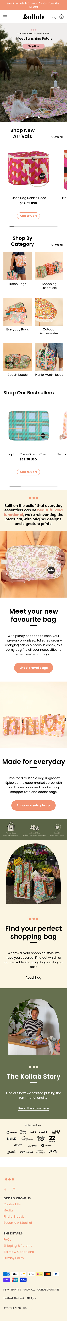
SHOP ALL (29, 1289)
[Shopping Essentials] (49, 266)
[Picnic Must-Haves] (49, 357)
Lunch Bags (17, 284)
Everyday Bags (17, 329)
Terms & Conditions (18, 1252)
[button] (27, 117)
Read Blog (33, 977)
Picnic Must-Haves (49, 375)
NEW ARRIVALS (12, 1289)
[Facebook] (5, 1189)
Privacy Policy (13, 1258)
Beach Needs (18, 375)
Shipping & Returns (17, 1245)
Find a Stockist (14, 1216)
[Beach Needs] (17, 357)
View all (57, 137)
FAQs (7, 1239)
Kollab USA (20, 1308)
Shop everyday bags (33, 805)
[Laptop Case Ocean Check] (28, 425)
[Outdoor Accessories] (49, 312)
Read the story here (33, 1108)
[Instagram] (13, 1189)
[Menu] (5, 16)
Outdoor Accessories (49, 331)
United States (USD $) (18, 1298)
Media (8, 1210)
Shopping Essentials (49, 286)
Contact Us (12, 1204)
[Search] (54, 17)
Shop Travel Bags (33, 668)
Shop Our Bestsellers (28, 392)
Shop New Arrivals (22, 133)
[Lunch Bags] (17, 266)
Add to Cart (28, 216)
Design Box (47, 1308)
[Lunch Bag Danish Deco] (28, 169)
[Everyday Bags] (17, 312)
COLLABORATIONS (48, 1289)
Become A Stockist (17, 1222)
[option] (33, 72)
